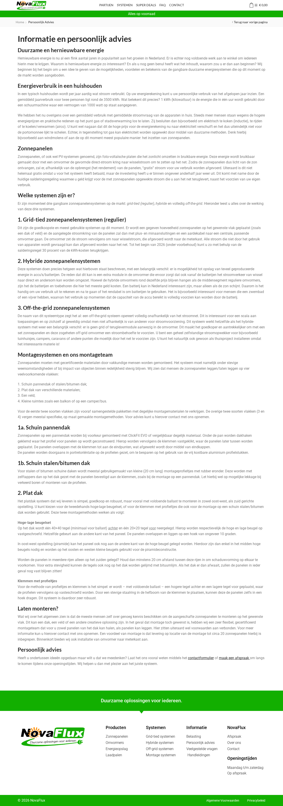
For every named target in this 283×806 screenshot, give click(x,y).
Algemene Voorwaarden (222, 800)
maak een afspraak (234, 658)
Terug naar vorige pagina (251, 22)
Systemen (125, 5)
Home (20, 22)
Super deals (146, 5)
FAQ (162, 5)
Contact (176, 5)
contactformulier (201, 658)
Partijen (106, 5)
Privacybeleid (256, 800)
